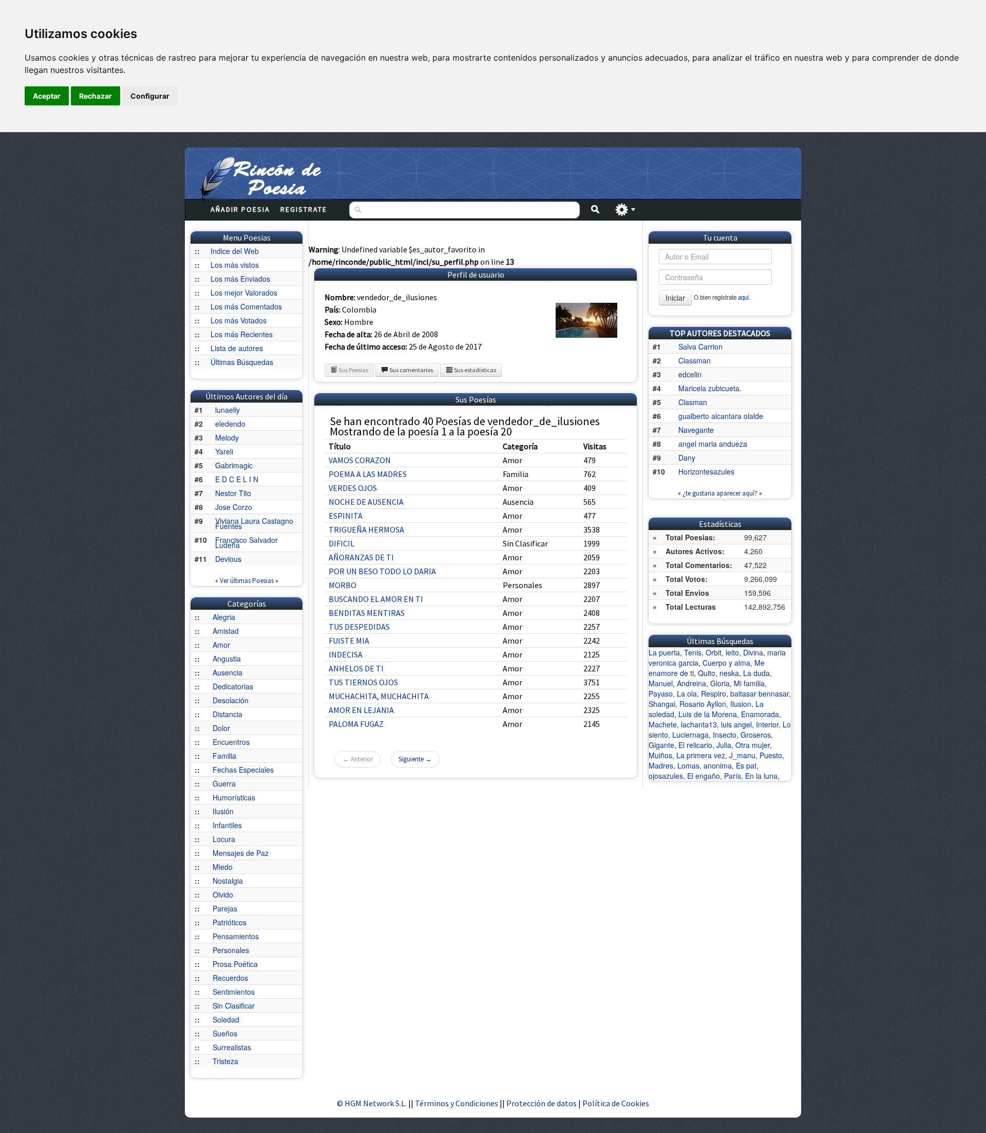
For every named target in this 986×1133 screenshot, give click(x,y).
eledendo (230, 423)
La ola (687, 693)
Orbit (714, 652)
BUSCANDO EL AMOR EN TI (376, 599)
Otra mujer (752, 745)
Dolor (221, 728)
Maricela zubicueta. (710, 388)
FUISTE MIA (349, 640)
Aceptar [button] (47, 96)
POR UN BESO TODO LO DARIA (382, 571)
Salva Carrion (700, 346)
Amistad (226, 631)
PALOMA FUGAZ (356, 724)
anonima (718, 765)
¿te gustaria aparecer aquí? (719, 493)
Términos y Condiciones (456, 1103)
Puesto (771, 755)
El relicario (695, 745)
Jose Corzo (233, 507)
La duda (756, 673)
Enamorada (760, 714)
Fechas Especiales (243, 769)
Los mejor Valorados (244, 292)
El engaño (703, 776)
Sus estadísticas (474, 370)
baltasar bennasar (759, 693)
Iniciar (675, 298)
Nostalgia (228, 880)
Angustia (227, 658)
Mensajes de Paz (241, 853)
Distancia (227, 714)
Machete (663, 724)
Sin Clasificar (234, 1005)
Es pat (746, 765)
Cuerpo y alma (726, 662)
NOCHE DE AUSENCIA (366, 502)
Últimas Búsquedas (242, 362)
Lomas (688, 765)
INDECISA (346, 654)
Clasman (692, 402)
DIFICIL (341, 543)
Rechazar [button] (95, 96)
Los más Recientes (242, 334)
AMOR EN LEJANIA (361, 710)
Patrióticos (229, 922)
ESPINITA (346, 515)
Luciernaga (690, 734)
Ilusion (740, 704)
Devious (228, 559)
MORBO (342, 585)
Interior (767, 724)
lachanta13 (699, 724)
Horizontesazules (706, 471)
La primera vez (700, 755)
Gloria (720, 683)
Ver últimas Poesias (247, 580)
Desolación (231, 700)
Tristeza (225, 1061)
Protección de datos (542, 1103)
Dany (686, 457)
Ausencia (227, 672)
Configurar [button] (149, 96)
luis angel (736, 724)
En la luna (761, 776)
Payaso (661, 693)
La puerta (664, 652)
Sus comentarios (410, 370)
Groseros (756, 734)
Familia (224, 756)
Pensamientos (236, 936)
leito (732, 652)
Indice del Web (235, 251)
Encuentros (231, 742)
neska (729, 673)
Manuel (661, 683)
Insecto (724, 734)
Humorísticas (234, 797)
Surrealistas (232, 1047)
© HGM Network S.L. (372, 1103)
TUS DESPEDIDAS (359, 627)
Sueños (225, 1033)
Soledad (226, 1019)
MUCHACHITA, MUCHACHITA (379, 696)
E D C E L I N (236, 479)
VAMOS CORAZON (360, 460)
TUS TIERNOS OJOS (363, 682)
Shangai (662, 704)
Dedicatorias (233, 686)
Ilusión (223, 811)
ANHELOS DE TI (356, 668)
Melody (227, 437)
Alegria (224, 617)
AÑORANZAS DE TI (361, 557)
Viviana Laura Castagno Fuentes (254, 523)
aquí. (744, 297)
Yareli (224, 451)
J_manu (742, 755)
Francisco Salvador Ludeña (246, 542)
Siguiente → (415, 759)
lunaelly (227, 410)
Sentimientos (234, 991)
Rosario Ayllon (702, 704)
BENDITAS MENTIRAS (367, 613)
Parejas (225, 908)
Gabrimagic (234, 465)
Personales (231, 950)
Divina (753, 652)
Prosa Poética (235, 964)
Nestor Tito (233, 493)
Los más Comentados (246, 306)
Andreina (691, 683)
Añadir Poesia (240, 209)
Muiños (660, 755)
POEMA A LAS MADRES (368, 474)
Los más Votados (239, 320)
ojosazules (666, 776)
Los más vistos (235, 265)
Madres (661, 765)
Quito (706, 673)
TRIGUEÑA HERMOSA (366, 529)
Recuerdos (230, 978)
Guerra (224, 783)
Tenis (692, 652)
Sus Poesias (352, 370)
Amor (221, 644)
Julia (723, 745)
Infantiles (227, 825)
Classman (694, 360)
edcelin (689, 374)
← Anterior (358, 759)
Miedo (223, 867)
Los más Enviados (240, 278)
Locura (224, 839)
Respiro (713, 693)
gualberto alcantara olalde (720, 416)
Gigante (661, 745)
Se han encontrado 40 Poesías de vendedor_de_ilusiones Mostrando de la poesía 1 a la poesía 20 (465, 426)
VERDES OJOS (353, 488)
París (732, 776)
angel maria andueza (712, 443)
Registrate (303, 209)
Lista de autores (237, 348)
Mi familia (749, 683)
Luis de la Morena (707, 714)
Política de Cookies (615, 1103)
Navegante (696, 430)
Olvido (223, 894)
